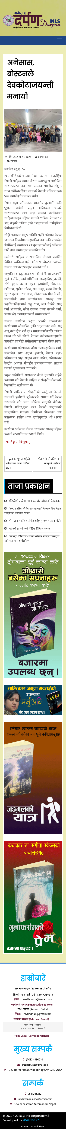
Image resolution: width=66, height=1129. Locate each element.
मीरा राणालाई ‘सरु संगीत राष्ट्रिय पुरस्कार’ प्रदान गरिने (35, 521)
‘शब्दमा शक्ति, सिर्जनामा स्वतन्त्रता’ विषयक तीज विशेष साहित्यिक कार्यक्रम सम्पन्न (32, 511)
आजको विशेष (37, 1126)
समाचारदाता (43, 157)
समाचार (14, 161)
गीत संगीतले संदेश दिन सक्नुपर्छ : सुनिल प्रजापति (49, 464)
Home (24, 1126)
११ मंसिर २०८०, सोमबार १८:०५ (18, 157)
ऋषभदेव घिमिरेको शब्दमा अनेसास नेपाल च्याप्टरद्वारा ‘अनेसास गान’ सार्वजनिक (31, 539)
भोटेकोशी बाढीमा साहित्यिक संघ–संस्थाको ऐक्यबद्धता (35, 501)
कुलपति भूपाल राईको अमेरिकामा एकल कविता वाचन (17, 464)
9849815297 (31, 1120)
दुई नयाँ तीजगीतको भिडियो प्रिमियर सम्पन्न (29, 528)
